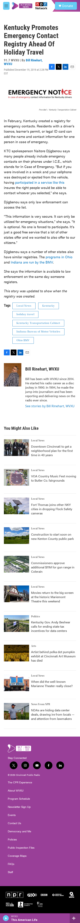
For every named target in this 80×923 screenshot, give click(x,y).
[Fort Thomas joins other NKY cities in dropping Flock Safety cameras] (16, 506)
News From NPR (40, 704)
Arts (33, 646)
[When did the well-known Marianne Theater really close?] (16, 682)
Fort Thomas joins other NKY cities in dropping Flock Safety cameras (51, 508)
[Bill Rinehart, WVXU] (12, 374)
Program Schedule (19, 798)
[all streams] (75, 918)
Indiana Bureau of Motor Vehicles (38, 331)
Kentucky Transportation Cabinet (38, 323)
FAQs (11, 864)
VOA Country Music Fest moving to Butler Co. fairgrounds (53, 478)
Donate (67, 6)
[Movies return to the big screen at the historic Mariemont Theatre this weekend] (16, 593)
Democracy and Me (19, 831)
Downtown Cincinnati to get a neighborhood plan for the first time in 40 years (52, 450)
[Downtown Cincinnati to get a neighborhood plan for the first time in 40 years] (16, 447)
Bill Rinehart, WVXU (42, 369)
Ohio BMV (23, 340)
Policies (12, 839)
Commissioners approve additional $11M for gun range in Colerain (52, 567)
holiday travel (25, 314)
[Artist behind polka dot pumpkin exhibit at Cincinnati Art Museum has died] (16, 653)
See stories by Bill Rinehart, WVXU (50, 406)
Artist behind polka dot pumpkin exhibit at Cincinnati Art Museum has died (53, 656)
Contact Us (14, 823)
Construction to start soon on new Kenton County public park (52, 536)
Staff (10, 872)
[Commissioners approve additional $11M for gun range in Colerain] (16, 564)
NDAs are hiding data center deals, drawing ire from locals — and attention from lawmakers (53, 714)
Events (12, 815)
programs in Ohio (59, 256)
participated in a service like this (39, 182)
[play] (5, 918)
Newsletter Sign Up (19, 806)
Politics (35, 616)
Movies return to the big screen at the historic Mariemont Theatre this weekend (52, 596)
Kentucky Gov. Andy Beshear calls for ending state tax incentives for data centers (50, 626)
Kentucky (48, 305)
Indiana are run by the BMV (32, 262)
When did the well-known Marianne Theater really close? (52, 683)
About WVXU (15, 790)
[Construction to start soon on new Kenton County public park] (16, 535)
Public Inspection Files (21, 847)
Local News (24, 305)
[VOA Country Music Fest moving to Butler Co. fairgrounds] (16, 477)
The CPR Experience (20, 782)
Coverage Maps (17, 855)
